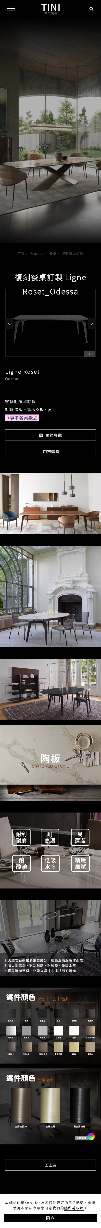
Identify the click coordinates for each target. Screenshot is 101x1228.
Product (37, 253)
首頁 (21, 253)
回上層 (50, 1165)
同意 (50, 1218)
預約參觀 (53, 435)
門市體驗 (51, 451)
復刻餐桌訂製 (73, 253)
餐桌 (53, 253)
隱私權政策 (74, 1207)
